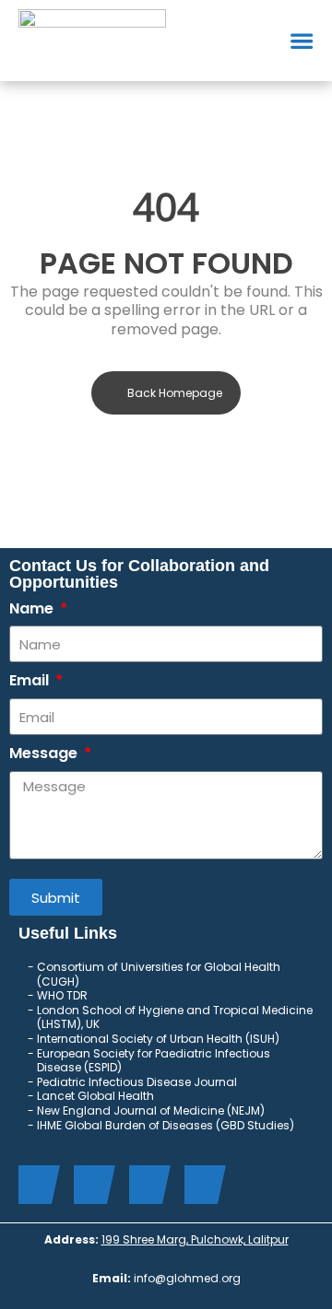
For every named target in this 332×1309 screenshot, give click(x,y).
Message (45, 754)
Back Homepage (174, 393)
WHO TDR (62, 995)
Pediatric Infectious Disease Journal (137, 1082)
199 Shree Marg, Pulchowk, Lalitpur (195, 1239)
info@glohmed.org (187, 1278)
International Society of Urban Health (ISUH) (159, 1038)
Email (31, 681)
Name (33, 609)
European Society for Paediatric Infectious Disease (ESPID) (153, 1061)
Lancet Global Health (97, 1096)
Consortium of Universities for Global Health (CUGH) (158, 974)
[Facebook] (34, 1184)
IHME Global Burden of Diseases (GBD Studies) (167, 1125)
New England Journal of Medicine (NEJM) (152, 1110)
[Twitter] (90, 1184)
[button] (302, 41)
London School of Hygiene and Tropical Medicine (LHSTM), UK (175, 1017)
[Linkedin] (145, 1184)
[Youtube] (200, 1184)
